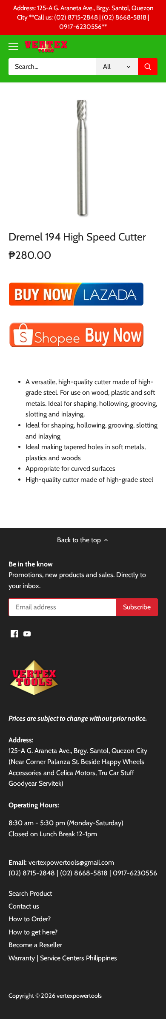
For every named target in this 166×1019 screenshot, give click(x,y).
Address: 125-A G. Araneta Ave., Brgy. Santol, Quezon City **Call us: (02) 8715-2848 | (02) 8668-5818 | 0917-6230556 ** (83, 17)
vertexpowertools (79, 995)
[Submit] (147, 66)
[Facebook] (14, 633)
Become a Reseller (35, 945)
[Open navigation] (13, 46)
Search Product (30, 893)
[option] (83, 158)
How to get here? (33, 932)
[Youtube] (27, 633)
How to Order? (30, 919)
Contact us (24, 906)
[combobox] (52, 66)
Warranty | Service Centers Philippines (63, 958)
